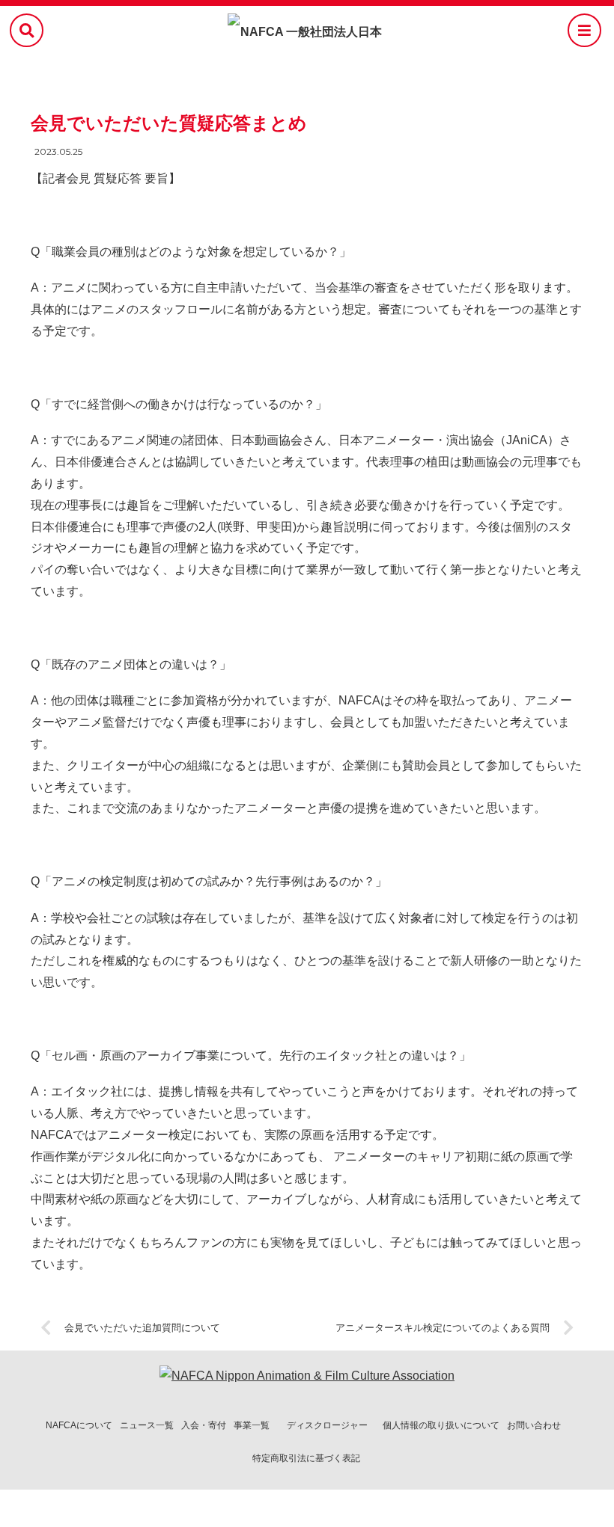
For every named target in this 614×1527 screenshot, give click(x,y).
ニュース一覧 (147, 1425)
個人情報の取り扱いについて (441, 1425)
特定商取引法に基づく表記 (306, 1458)
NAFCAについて (79, 1425)
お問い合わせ (534, 1425)
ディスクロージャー (327, 1425)
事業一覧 (252, 1425)
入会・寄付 (203, 1425)
